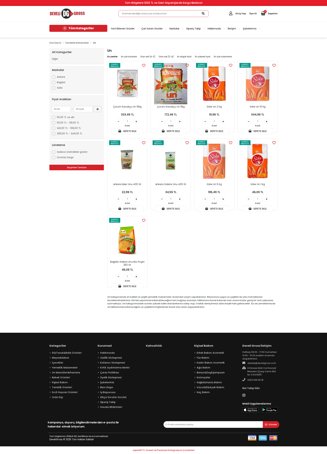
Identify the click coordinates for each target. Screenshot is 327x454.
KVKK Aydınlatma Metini (114, 367)
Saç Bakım (203, 392)
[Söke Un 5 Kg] (214, 161)
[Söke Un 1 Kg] (257, 161)
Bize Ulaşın (106, 387)
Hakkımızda (214, 28)
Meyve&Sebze (60, 357)
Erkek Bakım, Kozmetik (210, 352)
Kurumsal (105, 346)
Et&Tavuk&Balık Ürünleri (67, 352)
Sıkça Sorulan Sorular (113, 397)
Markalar (174, 28)
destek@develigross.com (261, 363)
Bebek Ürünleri (61, 377)
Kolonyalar (203, 377)
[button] (269, 13)
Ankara (61, 77)
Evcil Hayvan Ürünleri (64, 392)
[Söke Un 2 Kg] (214, 83)
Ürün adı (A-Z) (147, 56)
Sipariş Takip (193, 28)
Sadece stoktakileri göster (72, 152)
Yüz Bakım (203, 357)
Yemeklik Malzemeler (65, 367)
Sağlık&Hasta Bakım (209, 382)
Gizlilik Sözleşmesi (111, 357)
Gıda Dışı (57, 397)
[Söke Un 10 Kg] (257, 83)
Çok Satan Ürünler (152, 28)
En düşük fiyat (184, 56)
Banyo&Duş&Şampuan (211, 372)
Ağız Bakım (203, 367)
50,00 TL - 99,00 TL (68, 122)
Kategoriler (57, 346)
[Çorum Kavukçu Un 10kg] (127, 83)
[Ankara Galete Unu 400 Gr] (171, 161)
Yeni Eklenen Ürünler (123, 28)
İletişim (232, 28)
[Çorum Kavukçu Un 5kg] (171, 83)
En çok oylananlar (223, 56)
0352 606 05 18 (255, 380)
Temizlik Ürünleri (62, 387)
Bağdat (61, 82)
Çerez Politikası (109, 372)
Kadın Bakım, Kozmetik (211, 362)
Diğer (55, 59)
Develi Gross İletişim (256, 346)
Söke (60, 87)
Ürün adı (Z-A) (166, 56)
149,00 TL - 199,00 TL (69, 128)
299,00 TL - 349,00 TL (69, 133)
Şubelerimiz (249, 28)
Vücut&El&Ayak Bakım (210, 387)
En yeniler (112, 56)
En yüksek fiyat (203, 56)
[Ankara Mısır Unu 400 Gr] (127, 161)
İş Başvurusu (107, 392)
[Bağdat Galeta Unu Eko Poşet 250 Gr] (127, 238)
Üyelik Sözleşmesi (110, 377)
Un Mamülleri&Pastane (66, 372)
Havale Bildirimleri (111, 407)
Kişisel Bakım (60, 382)
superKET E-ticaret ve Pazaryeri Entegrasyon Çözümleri (163, 450)
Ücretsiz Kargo (65, 157)
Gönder (273, 424)
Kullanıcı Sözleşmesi (112, 362)
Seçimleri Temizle (76, 167)
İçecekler (57, 362)
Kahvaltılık (154, 346)
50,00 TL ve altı (65, 117)
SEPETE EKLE (129, 131)
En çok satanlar (129, 56)
